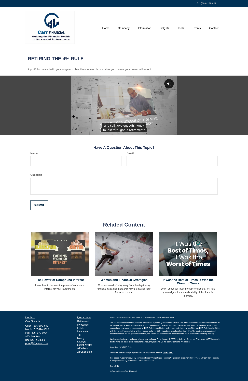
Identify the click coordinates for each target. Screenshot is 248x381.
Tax (79, 334)
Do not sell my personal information (175, 341)
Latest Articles (84, 345)
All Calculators (84, 351)
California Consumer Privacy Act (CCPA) (195, 339)
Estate (80, 328)
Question (36, 175)
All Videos (82, 348)
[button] (124, 28)
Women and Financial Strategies (124, 280)
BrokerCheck (168, 317)
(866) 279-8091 (209, 3)
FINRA (166, 352)
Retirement (83, 321)
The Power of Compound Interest (60, 280)
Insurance (82, 331)
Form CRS (114, 365)
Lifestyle (81, 341)
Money (81, 338)
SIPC (171, 352)
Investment (83, 324)
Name (34, 153)
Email (130, 153)
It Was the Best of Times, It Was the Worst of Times (188, 281)
